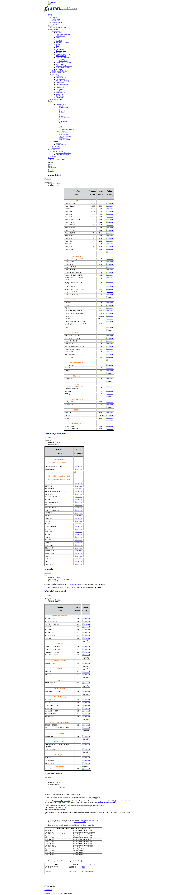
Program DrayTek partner (63, 153)
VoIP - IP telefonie (61, 56)
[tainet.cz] (71, 9)
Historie (54, 17)
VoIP (60, 124)
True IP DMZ (60, 49)
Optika (58, 44)
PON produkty (63, 134)
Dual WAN (59, 32)
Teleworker (62, 59)
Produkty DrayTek (61, 104)
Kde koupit (55, 74)
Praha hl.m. (59, 91)
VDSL (61, 128)
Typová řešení (56, 31)
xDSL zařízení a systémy (63, 67)
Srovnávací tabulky (57, 99)
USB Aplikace (60, 52)
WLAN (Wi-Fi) (60, 64)
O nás (50, 16)
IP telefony (62, 116)
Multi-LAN (59, 41)
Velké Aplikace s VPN (58, 159)
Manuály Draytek (61, 144)
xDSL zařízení (63, 133)
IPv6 (57, 39)
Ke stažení (58, 184)
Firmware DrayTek (53, 774)
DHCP (61, 109)
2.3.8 (83, 866)
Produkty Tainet (60, 131)
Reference (51, 158)
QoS (57, 47)
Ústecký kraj (59, 94)
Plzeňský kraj (60, 89)
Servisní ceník (56, 148)
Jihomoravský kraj (61, 77)
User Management (61, 51)
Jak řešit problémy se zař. (66, 129)
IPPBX (58, 37)
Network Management (62, 42)
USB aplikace (63, 121)
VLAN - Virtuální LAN (63, 54)
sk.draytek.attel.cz (70, 587)
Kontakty (54, 24)
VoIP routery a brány (65, 136)
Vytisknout (47, 179)
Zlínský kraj (59, 97)
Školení (54, 156)
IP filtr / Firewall (60, 36)
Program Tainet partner (62, 154)
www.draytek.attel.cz (73, 584)
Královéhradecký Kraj (62, 81)
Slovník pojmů (56, 146)
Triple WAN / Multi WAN (63, 34)
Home (50, 14)
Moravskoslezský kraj (62, 84)
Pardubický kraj (60, 87)
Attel (70, 893)
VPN (60, 126)
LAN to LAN (63, 61)
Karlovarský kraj (60, 79)
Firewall (61, 112)
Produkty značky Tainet (59, 72)
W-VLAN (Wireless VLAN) (64, 66)
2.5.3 (83, 868)
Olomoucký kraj (60, 86)
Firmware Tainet (52, 175)
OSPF (57, 46)
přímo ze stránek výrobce (86, 820)
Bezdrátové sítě (63, 107)
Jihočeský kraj (60, 76)
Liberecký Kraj (60, 82)
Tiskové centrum (57, 22)
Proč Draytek (56, 19)
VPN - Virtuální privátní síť (64, 57)
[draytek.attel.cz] (63, 9)
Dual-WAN (62, 111)
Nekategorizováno (64, 118)
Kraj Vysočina (60, 96)
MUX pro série (63, 138)
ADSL (61, 106)
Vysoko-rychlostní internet (63, 62)
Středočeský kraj (60, 92)
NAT (60, 119)
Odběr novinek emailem (59, 27)
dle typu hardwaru (87, 871)
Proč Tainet (55, 21)
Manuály (48, 569)
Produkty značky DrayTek (59, 71)
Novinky (50, 26)
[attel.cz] (53, 9)
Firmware (58, 143)
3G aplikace (59, 69)
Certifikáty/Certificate (55, 433)
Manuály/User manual (55, 591)
